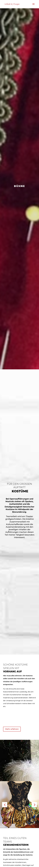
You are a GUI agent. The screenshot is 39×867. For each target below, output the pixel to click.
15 (27, 824)
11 (20, 824)
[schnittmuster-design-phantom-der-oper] (19, 827)
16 (29, 824)
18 (32, 824)
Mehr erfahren (12, 729)
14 (25, 824)
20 (36, 824)
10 (18, 824)
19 (34, 824)
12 (22, 824)
